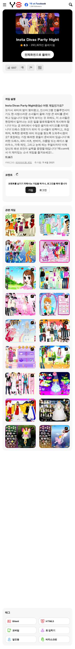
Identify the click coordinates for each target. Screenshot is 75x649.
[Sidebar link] (4, 4)
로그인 (43, 189)
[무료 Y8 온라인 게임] (15, 4)
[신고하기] (31, 68)
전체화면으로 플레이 (37, 54)
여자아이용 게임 (24, 162)
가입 (30, 189)
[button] (9, 157)
